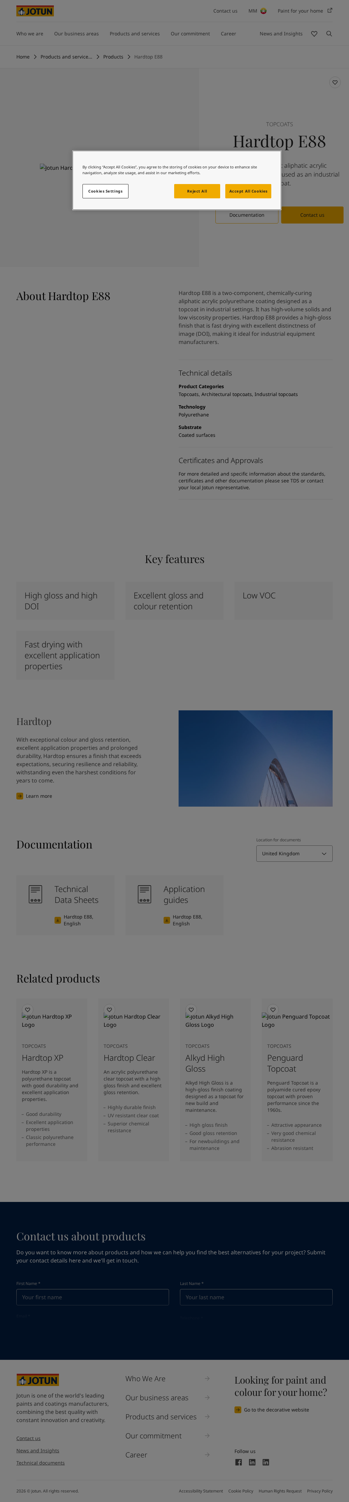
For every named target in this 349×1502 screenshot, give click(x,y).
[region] (177, 180)
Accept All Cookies (248, 191)
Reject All (197, 191)
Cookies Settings (105, 191)
